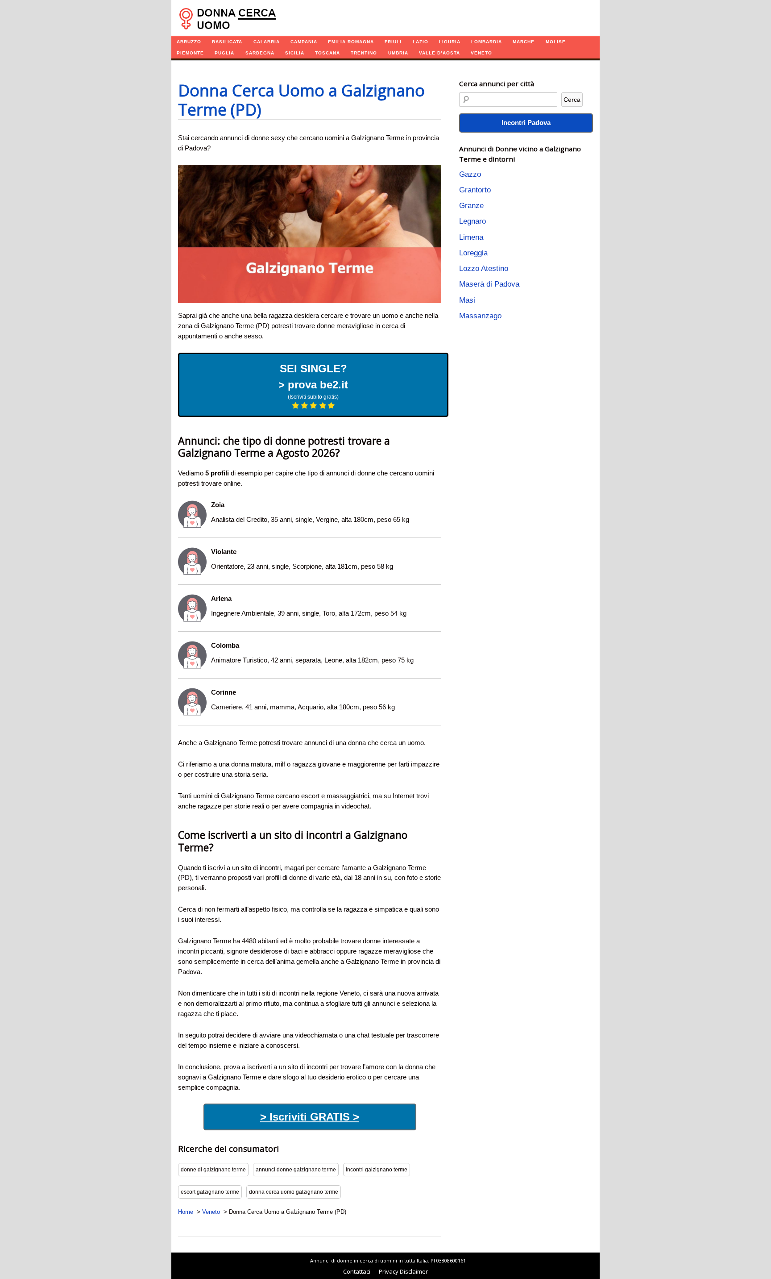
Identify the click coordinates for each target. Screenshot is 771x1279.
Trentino (364, 52)
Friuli (393, 41)
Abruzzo (189, 41)
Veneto (481, 52)
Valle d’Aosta (439, 52)
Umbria (398, 52)
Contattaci (356, 1271)
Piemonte (190, 52)
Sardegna (259, 52)
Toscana (327, 52)
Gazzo (470, 174)
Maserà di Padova (489, 284)
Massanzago (480, 316)
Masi (467, 300)
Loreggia (473, 253)
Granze (471, 205)
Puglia (224, 52)
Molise (556, 41)
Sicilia (294, 52)
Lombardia (486, 41)
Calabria (266, 41)
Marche (524, 41)
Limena (471, 237)
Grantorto (475, 190)
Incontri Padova (526, 122)
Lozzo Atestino (483, 268)
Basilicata (227, 41)
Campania (303, 41)
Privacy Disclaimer (403, 1271)
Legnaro (472, 221)
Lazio (420, 41)
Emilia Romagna (351, 41)
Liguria (449, 41)
